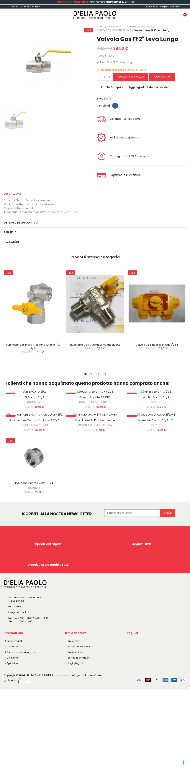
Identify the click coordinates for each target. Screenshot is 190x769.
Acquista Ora (162, 76)
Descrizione (12, 194)
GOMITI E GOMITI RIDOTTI (95, 402)
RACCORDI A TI (34, 402)
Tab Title (10, 232)
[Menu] (4, 13)
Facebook (115, 106)
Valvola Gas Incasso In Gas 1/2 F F (157, 345)
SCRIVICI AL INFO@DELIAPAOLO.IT (164, 6)
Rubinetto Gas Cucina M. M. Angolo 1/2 (95, 345)
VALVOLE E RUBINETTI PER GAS (95, 425)
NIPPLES (155, 402)
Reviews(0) (11, 242)
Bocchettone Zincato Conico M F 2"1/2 (34, 420)
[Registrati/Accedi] (178, 13)
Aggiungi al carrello (130, 76)
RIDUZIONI (156, 425)
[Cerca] (12, 13)
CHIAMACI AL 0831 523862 (26, 6)
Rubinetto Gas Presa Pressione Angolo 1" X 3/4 (33, 346)
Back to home (179, 28)
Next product (183, 28)
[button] (85, 374)
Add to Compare (112, 87)
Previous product (174, 28)
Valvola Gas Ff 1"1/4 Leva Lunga (95, 420)
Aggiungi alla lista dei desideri (149, 87)
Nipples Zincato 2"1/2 (156, 397)
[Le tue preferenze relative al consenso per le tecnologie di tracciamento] (183, 762)
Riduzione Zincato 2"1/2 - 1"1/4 (34, 483)
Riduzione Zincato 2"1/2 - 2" (155, 420)
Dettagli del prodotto (21, 222)
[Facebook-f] (130, 641)
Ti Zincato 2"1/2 (34, 397)
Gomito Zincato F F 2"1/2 (95, 397)
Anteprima (53, 289)
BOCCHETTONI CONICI (34, 425)
